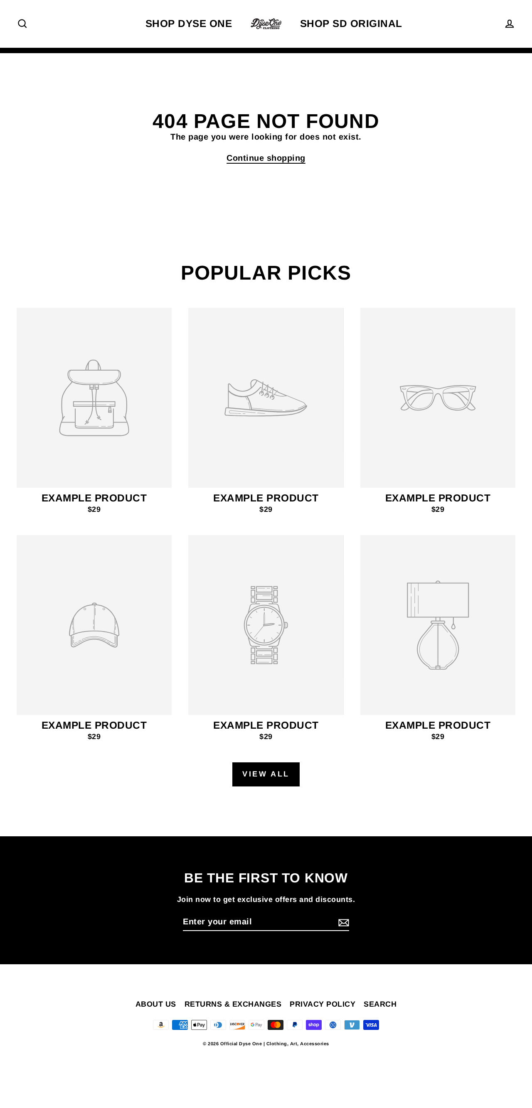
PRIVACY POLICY (322, 1004)
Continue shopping (266, 157)
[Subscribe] (342, 922)
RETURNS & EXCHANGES (233, 1004)
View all (266, 774)
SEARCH (380, 1004)
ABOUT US (155, 1004)
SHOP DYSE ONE (188, 23)
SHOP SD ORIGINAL (351, 23)
